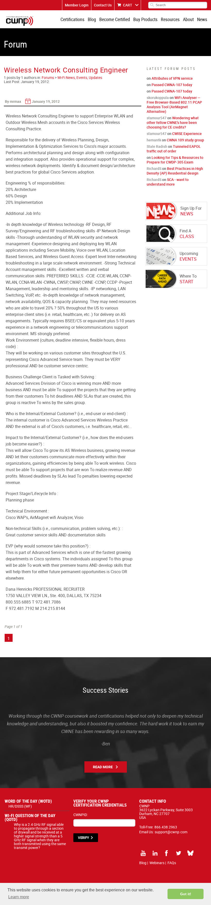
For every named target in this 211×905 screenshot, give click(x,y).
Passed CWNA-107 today (172, 84)
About (188, 19)
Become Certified (114, 19)
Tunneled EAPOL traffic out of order (174, 148)
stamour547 (156, 117)
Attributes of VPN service (172, 78)
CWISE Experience (187, 133)
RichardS (154, 168)
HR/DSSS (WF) (20, 806)
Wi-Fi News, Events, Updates (79, 77)
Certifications (72, 19)
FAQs (172, 862)
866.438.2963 (165, 827)
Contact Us (103, 5)
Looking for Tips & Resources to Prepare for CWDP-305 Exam (175, 159)
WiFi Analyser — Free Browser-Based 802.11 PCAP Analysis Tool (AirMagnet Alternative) (174, 104)
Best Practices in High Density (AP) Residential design (175, 171)
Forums (48, 77)
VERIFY (83, 837)
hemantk (154, 140)
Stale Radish (157, 146)
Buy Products (145, 19)
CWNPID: (80, 814)
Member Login (77, 5)
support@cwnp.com (171, 831)
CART (127, 5)
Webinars (157, 862)
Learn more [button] (18, 897)
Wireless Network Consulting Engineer (66, 70)
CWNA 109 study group (185, 140)
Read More (103, 766)
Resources (170, 19)
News (202, 19)
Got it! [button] (185, 894)
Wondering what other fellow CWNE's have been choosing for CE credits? (173, 122)
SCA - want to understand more (168, 182)
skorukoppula (158, 97)
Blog (92, 19)
